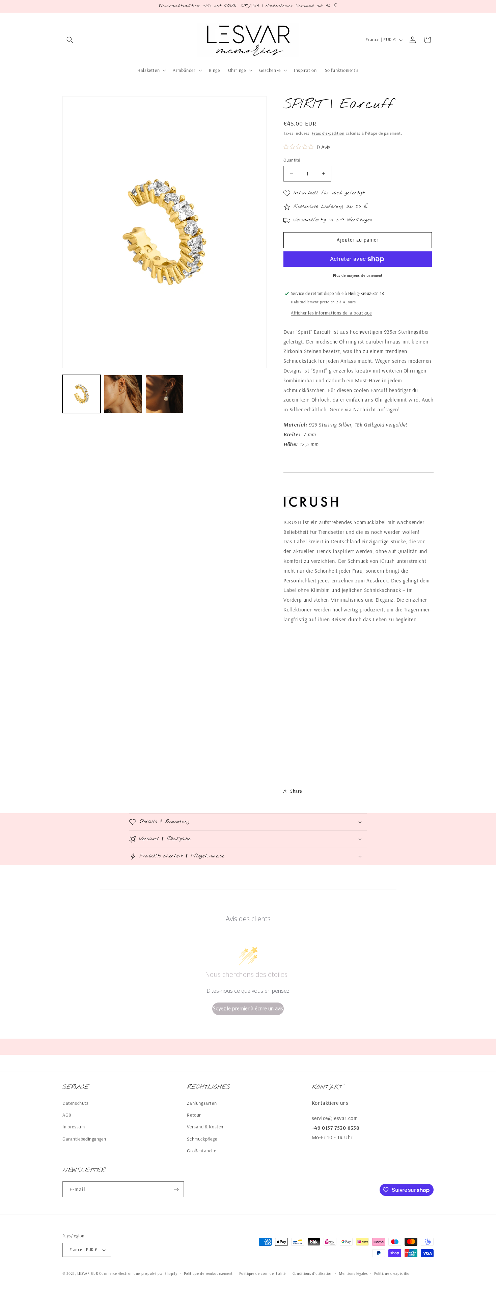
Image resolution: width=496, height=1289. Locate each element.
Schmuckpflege (202, 1139)
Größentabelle (201, 1151)
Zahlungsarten (202, 1103)
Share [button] (296, 791)
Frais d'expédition (328, 133)
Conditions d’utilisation (313, 1273)
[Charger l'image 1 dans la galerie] (81, 394)
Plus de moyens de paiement (358, 275)
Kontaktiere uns (330, 1102)
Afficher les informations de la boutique (331, 313)
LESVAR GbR (87, 1273)
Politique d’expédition (393, 1273)
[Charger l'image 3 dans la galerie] (164, 394)
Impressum (73, 1127)
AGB (67, 1115)
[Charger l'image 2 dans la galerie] (123, 394)
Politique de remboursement (208, 1273)
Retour (194, 1115)
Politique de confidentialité (262, 1273)
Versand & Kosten (205, 1127)
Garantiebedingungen (84, 1139)
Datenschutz (75, 1103)
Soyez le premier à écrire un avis (248, 1008)
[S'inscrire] (176, 1189)
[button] (69, 39)
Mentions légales (353, 1273)
